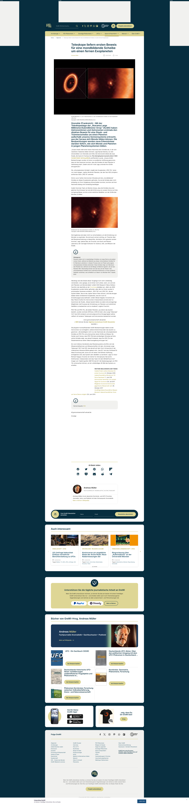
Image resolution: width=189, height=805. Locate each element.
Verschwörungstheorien (101, 758)
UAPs (63, 562)
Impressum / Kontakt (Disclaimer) (127, 747)
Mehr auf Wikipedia (65, 640)
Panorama (76, 762)
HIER (76, 322)
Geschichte (54, 756)
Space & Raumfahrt (111, 33)
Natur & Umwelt (77, 760)
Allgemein (58, 37)
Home (52, 37)
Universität (114, 563)
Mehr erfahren (111, 603)
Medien (58, 562)
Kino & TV (76, 747)
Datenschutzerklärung (124, 745)
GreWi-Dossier (77, 743)
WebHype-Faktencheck (101, 760)
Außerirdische (119, 562)
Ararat (87, 562)
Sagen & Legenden (100, 747)
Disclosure (54, 748)
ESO (84, 406)
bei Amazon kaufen (73, 663)
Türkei (88, 563)
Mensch (124, 33)
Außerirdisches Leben (57, 747)
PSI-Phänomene (68, 33)
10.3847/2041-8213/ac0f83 (80, 158)
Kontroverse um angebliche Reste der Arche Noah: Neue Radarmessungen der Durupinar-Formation (94, 556)
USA (75, 562)
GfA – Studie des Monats (58, 760)
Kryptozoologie (77, 752)
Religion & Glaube (98, 549)
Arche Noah (92, 562)
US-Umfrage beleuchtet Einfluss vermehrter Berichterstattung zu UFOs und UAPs (63, 556)
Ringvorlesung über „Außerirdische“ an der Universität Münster (121, 555)
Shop (123, 719)
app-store (75, 716)
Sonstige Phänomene (85, 33)
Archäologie (54, 33)
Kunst (74, 754)
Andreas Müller (74, 55)
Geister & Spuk (55, 754)
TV (61, 562)
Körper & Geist (77, 750)
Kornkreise (76, 748)
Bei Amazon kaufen (72, 697)
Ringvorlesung (131, 562)
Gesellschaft (57, 549)
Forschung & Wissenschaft (121, 549)
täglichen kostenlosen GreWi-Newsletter (102, 322)
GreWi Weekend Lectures (58, 762)
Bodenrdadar (99, 562)
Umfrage (71, 562)
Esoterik (53, 750)
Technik (97, 752)
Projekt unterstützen (125, 26)
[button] (77, 469)
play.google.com (75, 722)
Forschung (93, 287)
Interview (75, 745)
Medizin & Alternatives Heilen (81, 756)
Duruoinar (84, 563)
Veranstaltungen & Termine (102, 756)
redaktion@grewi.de (113, 26)
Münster (125, 562)
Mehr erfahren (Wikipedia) (81, 500)
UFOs (98, 33)
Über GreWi (135, 33)
